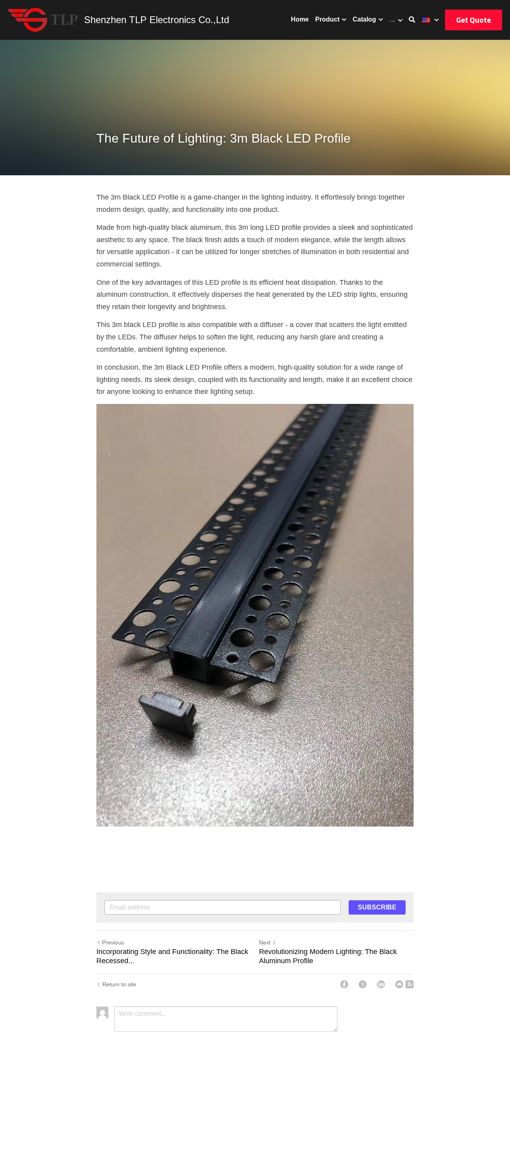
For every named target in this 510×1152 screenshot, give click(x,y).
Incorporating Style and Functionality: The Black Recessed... (172, 956)
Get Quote (473, 20)
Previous (113, 942)
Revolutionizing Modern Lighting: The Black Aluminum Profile (328, 956)
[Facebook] (344, 984)
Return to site (119, 984)
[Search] (412, 19)
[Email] (399, 984)
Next (265, 942)
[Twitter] (363, 984)
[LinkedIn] (381, 984)
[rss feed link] (410, 984)
